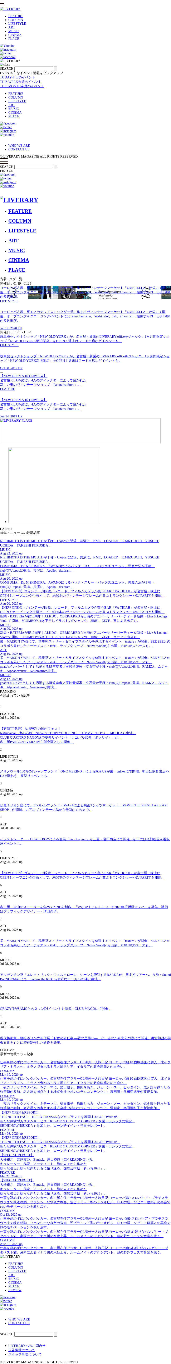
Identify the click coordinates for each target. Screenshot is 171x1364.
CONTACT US (19, 149)
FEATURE (15, 16)
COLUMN (15, 20)
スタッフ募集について (25, 1354)
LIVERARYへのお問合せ (26, 1345)
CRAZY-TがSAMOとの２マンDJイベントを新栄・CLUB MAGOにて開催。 (56, 1008)
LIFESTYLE (17, 23)
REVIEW (14, 1290)
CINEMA (15, 35)
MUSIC (13, 31)
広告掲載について (21, 1350)
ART (11, 27)
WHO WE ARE (19, 145)
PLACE (13, 38)
